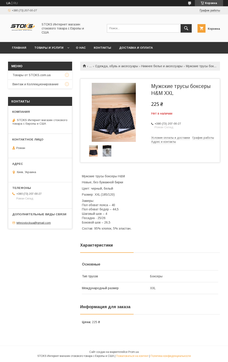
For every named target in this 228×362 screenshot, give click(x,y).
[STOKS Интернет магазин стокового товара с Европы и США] (22, 36)
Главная (19, 47)
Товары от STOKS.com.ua (31, 75)
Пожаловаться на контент (132, 356)
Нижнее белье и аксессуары (162, 66)
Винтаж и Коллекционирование (35, 84)
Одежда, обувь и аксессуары (116, 66)
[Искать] (186, 28)
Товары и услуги (48, 47)
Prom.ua (133, 352)
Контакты (102, 47)
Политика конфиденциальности (171, 356)
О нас (81, 47)
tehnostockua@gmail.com (33, 222)
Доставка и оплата (136, 47)
